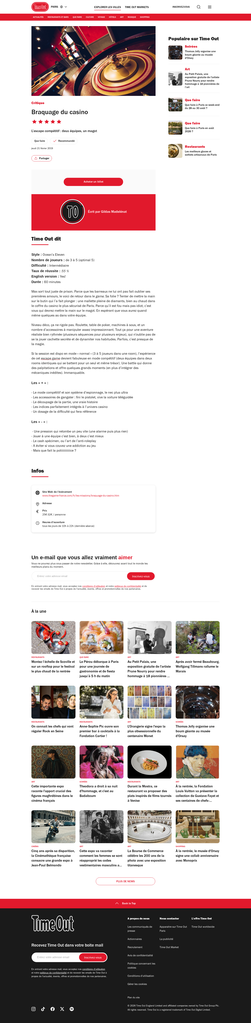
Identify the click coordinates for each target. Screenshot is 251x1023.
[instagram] (33, 1009)
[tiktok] (43, 1009)
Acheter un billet (93, 182)
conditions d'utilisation (93, 586)
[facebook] (53, 1009)
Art (122, 17)
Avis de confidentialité (140, 955)
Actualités (38, 17)
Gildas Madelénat (114, 212)
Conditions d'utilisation (141, 976)
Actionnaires (135, 939)
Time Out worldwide (203, 927)
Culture (90, 17)
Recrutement (135, 947)
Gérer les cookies (137, 984)
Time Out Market (169, 947)
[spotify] (72, 1009)
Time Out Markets (137, 7)
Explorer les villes (107, 7)
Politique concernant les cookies (141, 966)
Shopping (145, 17)
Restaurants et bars (58, 17)
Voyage (101, 17)
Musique (132, 17)
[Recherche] (199, 7)
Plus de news (125, 881)
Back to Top (129, 903)
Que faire (77, 17)
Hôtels (112, 17)
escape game (50, 359)
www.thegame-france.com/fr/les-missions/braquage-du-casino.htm (80, 496)
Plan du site (134, 998)
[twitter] (62, 1009)
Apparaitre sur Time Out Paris (173, 929)
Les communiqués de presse (140, 929)
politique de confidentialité (127, 586)
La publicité (166, 939)
